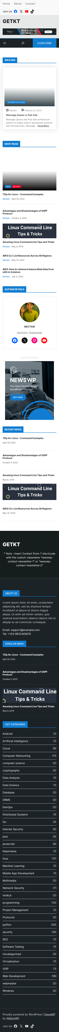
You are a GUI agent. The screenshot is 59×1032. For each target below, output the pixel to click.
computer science (14, 763)
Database (8, 792)
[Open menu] (5, 43)
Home (6, 3)
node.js (7, 895)
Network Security (13, 888)
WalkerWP (13, 1018)
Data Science (11, 785)
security (16, 186)
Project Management (15, 910)
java (5, 836)
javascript (9, 843)
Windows (8, 990)
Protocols (9, 917)
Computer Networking (16, 755)
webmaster (9, 983)
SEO (5, 939)
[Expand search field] (23, 43)
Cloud (6, 748)
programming (11, 902)
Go (4, 821)
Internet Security (13, 829)
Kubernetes (9, 851)
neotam (13, 110)
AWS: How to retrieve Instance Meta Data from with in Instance (28, 270)
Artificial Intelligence (15, 741)
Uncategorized (12, 954)
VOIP (6, 968)
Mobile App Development (18, 873)
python (7, 924)
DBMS (6, 799)
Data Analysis (11, 777)
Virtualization (11, 961)
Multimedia (9, 880)
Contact (30, 3)
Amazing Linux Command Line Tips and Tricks (28, 242)
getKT (11, 21)
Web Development (14, 976)
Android (7, 733)
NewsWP (49, 1014)
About (17, 3)
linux (8, 186)
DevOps (7, 807)
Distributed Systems (16, 102)
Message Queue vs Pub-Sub (21, 115)
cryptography (11, 770)
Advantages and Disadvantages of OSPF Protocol (25, 212)
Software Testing (13, 946)
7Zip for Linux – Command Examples (23, 194)
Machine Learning (13, 866)
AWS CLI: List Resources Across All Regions (27, 255)
